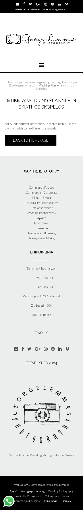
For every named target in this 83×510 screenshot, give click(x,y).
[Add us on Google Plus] (38, 4)
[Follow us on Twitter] (30, 4)
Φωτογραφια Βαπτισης (41, 233)
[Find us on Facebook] (24, 4)
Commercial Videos (41, 187)
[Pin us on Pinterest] (52, 4)
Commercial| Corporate (42, 192)
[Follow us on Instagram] (45, 4)
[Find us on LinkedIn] (59, 4)
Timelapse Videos (41, 208)
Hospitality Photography (41, 202)
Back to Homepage (30, 140)
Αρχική (13, 491)
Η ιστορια (41, 228)
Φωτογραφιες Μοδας (42, 238)
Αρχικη (41, 218)
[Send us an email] (17, 4)
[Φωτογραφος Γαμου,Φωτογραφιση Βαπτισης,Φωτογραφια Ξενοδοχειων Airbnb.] (41, 38)
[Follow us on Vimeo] (66, 4)
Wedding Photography (41, 213)
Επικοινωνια (41, 223)
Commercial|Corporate (27, 501)
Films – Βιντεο (41, 197)
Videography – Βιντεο (57, 496)
